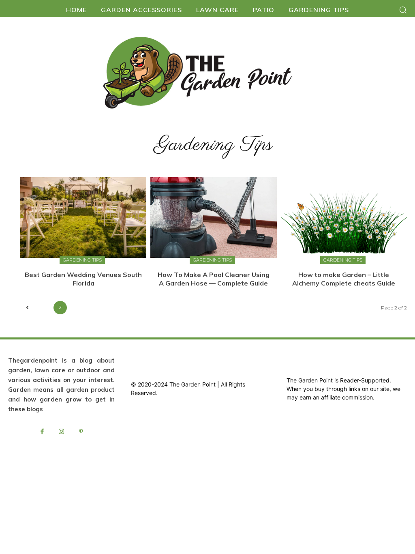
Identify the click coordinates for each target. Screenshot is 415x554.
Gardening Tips (82, 260)
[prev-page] (27, 307)
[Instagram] (61, 432)
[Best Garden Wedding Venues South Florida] (83, 217)
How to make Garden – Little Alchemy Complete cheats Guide (343, 279)
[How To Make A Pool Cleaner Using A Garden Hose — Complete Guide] (213, 217)
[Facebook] (42, 432)
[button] (403, 9)
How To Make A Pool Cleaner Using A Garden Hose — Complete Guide (214, 279)
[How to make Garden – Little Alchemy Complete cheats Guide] (344, 217)
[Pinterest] (80, 432)
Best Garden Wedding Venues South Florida (83, 279)
